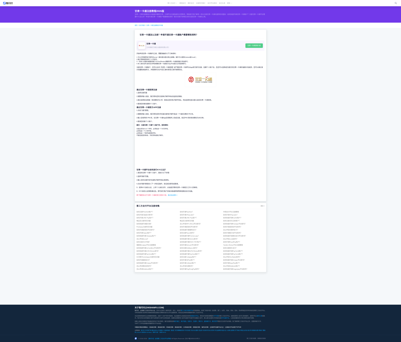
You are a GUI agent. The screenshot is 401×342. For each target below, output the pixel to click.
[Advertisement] (200, 152)
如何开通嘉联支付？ (143, 260)
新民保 (144, 332)
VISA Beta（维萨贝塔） (152, 332)
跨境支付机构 (262, 338)
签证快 (200, 330)
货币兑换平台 (225, 318)
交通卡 (195, 321)
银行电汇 (177, 321)
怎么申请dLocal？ (142, 239)
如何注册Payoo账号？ (187, 233)
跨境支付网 (196, 327)
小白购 (228, 330)
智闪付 (143, 330)
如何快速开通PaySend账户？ (233, 251)
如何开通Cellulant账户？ (188, 263)
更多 (262, 206)
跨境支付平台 (194, 316)
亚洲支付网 (152, 327)
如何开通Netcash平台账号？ (190, 245)
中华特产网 (148, 330)
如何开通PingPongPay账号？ (190, 269)
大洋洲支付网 (187, 327)
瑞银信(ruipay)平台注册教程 (146, 245)
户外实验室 (187, 330)
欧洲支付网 (161, 327)
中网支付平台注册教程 (231, 212)
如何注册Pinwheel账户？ (145, 212)
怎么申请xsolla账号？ (230, 239)
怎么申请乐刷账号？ (187, 266)
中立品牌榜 (218, 330)
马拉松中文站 (206, 330)
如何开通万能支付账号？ (145, 215)
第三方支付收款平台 (187, 310)
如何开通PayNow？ (187, 212)
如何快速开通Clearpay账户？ (146, 236)
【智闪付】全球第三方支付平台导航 (159, 338)
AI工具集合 (160, 330)
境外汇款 (259, 316)
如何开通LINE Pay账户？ (145, 218)
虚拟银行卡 (207, 321)
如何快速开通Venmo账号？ (189, 239)
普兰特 (250, 330)
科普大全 (223, 330)
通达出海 (154, 330)
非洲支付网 (169, 327)
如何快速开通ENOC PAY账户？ (191, 242)
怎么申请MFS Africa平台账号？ (191, 224)
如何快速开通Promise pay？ (189, 236)
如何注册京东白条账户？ (231, 221)
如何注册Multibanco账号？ (189, 248)
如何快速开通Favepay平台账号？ (234, 224)
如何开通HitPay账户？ (187, 260)
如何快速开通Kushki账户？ (232, 218)
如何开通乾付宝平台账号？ (232, 233)
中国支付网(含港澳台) (141, 327)
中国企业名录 (243, 330)
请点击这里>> (173, 195)
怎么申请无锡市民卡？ (231, 230)
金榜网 (232, 330)
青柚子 (261, 330)
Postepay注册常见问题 (144, 227)
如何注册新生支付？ (230, 248)
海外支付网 (205, 327)
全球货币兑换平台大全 (217, 327)
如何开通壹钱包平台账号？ (189, 227)
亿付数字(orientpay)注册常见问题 (147, 257)
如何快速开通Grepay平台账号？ (234, 260)
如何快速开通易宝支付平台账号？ (235, 236)
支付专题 (142, 25)
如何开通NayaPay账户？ (231, 263)
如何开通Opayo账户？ (144, 233)
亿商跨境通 (166, 330)
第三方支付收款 (251, 338)
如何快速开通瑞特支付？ (188, 230)
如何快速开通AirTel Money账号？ (147, 251)
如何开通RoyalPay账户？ (232, 242)
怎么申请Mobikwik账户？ (232, 266)
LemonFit (139, 332)
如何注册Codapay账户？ (188, 257)
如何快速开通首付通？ (144, 224)
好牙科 (212, 330)
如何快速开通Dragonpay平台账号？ (235, 269)
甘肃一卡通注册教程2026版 (154, 25)
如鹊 (257, 330)
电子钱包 (183, 321)
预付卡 (201, 321)
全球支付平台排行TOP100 (233, 327)
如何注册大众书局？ (143, 242)
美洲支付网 (178, 327)
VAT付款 (216, 316)
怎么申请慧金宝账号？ (144, 266)
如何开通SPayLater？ (187, 215)
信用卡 (190, 321)
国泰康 (254, 330)
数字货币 (215, 321)
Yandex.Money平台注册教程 (233, 245)
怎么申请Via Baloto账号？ (232, 257)
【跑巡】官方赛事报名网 (177, 330)
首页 (136, 25)
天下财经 (237, 330)
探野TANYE (162, 332)
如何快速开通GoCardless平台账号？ (149, 248)
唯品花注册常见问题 (143, 221)
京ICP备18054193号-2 (192, 338)
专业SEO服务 (194, 330)
